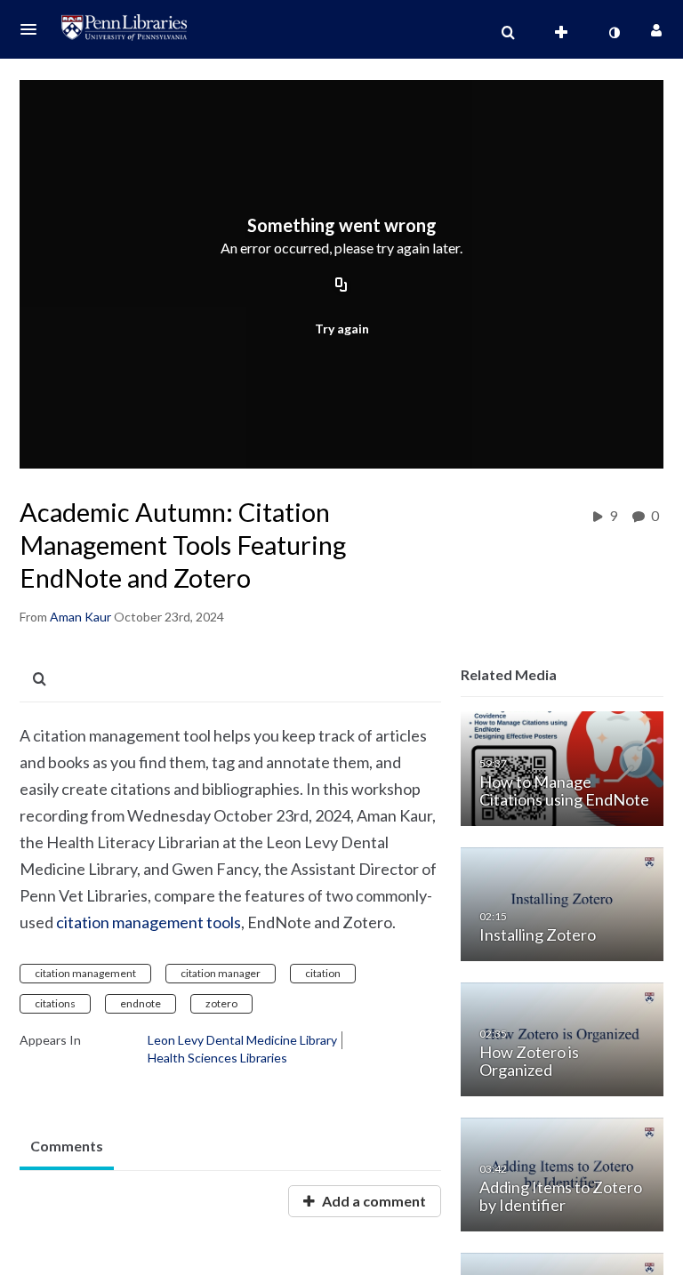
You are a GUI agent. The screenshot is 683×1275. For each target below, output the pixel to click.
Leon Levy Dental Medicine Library (242, 1039)
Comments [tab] (66, 1145)
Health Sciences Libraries (217, 1057)
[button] (34, 29)
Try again (342, 328)
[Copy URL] (341, 286)
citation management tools (148, 922)
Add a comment (372, 1200)
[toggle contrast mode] (613, 33)
